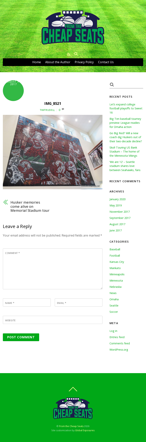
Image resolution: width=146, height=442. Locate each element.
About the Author (57, 62)
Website (10, 320)
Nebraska (115, 287)
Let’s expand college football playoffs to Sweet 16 (126, 108)
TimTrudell (47, 110)
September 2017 (120, 218)
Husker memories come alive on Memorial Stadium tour (29, 206)
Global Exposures (84, 430)
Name (9, 303)
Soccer (114, 312)
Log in (113, 331)
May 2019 (116, 205)
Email (61, 303)
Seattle (114, 305)
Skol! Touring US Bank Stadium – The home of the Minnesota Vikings (124, 151)
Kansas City (117, 262)
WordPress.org (119, 349)
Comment (12, 253)
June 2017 (116, 230)
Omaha (114, 299)
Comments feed (120, 343)
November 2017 (120, 211)
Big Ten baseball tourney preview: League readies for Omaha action (125, 123)
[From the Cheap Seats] (73, 44)
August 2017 (117, 224)
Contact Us (106, 62)
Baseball (115, 249)
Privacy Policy (84, 62)
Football (115, 255)
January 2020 (117, 199)
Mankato (115, 268)
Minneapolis (117, 274)
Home (36, 62)
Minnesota (116, 280)
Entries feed (117, 337)
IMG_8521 (52, 103)
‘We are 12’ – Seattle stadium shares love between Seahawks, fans (125, 166)
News (113, 293)
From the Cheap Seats (71, 426)
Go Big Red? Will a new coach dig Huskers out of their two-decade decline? (126, 137)
